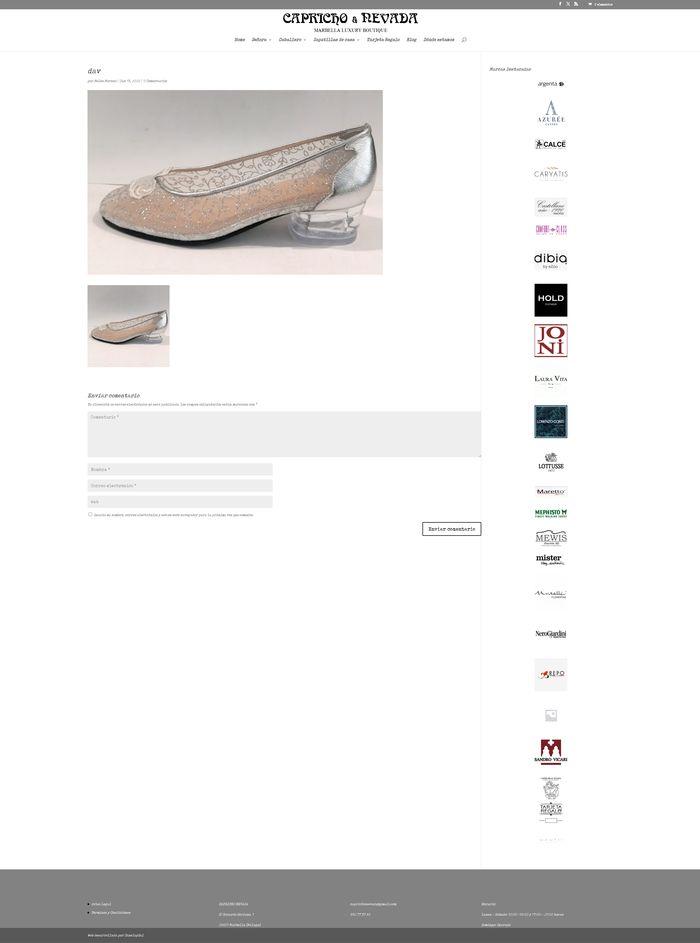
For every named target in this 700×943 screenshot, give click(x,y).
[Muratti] (551, 609)
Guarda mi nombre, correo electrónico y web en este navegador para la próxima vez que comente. (173, 515)
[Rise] (551, 730)
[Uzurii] (551, 847)
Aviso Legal (101, 904)
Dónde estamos (438, 40)
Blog (411, 40)
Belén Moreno (105, 81)
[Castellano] (551, 215)
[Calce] (551, 148)
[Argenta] (551, 89)
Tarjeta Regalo (383, 40)
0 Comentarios (155, 81)
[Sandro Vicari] (551, 764)
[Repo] (551, 690)
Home (239, 40)
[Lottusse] (551, 477)
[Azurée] (551, 130)
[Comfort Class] (551, 235)
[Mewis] (551, 546)
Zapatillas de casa (333, 40)
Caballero (290, 40)
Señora (259, 40)
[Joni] (551, 356)
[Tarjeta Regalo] (551, 824)
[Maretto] (551, 496)
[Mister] (551, 565)
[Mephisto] (551, 521)
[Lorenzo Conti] (551, 437)
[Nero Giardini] (551, 649)
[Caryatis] (551, 189)
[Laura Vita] (551, 396)
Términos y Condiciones (110, 912)
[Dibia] (551, 275)
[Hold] (551, 315)
